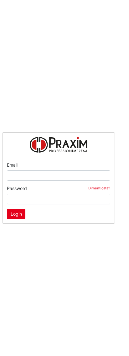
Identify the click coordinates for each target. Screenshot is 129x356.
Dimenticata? (99, 188)
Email (12, 165)
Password (58, 188)
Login (16, 214)
